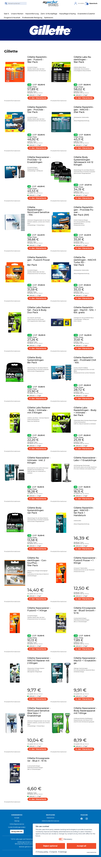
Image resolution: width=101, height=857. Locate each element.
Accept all (81, 846)
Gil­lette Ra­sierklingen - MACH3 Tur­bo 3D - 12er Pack (85, 261)
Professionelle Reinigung (32, 18)
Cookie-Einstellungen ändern (16, 827)
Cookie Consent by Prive (91, 852)
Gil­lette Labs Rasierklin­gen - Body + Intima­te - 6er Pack (85, 411)
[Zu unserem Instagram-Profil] (86, 818)
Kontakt (16, 818)
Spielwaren (48, 18)
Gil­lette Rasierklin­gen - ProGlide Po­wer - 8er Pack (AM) (84, 211)
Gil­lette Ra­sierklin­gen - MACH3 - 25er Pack (84, 109)
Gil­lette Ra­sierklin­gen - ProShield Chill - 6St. (85, 360)
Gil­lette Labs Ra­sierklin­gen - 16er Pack (82, 59)
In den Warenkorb (37, 98)
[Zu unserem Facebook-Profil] (81, 818)
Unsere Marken (17, 14)
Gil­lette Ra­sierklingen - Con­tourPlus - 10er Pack (37, 562)
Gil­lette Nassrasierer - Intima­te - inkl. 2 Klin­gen (38, 460)
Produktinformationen (12, 100)
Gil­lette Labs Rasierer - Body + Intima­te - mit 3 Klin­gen (38, 410)
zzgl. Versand (39, 92)
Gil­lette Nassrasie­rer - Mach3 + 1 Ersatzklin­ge (85, 660)
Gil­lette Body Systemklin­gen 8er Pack (35, 360)
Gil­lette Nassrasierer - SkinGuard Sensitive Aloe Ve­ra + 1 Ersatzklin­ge (38, 712)
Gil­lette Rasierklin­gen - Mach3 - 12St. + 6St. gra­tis (85, 310)
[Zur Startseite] (50, 3)
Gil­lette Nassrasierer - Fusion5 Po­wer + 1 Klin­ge (85, 560)
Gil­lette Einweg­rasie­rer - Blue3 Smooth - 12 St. (85, 610)
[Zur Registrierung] (75, 3)
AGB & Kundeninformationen (50, 821)
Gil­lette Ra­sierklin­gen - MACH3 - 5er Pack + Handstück (84, 511)
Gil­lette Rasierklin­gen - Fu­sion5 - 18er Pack (37, 59)
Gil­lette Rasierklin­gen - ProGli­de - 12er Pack (37, 109)
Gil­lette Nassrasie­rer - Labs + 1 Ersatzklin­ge (85, 459)
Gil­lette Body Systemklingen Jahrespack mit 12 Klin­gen (83, 161)
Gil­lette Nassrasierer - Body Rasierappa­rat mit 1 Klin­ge (85, 710)
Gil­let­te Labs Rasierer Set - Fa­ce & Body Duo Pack (38, 310)
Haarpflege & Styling (67, 14)
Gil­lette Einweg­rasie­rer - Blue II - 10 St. (38, 759)
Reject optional (50, 846)
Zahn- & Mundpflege (49, 14)
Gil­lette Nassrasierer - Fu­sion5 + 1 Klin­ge (38, 609)
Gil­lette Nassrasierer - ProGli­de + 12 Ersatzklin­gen (38, 160)
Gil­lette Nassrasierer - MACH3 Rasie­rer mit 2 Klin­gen (38, 660)
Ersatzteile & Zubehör (86, 14)
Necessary (68, 839)
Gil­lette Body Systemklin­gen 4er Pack (35, 510)
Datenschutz (50, 818)
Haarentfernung (32, 14)
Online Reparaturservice (17, 824)
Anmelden (81, 3)
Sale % (6, 14)
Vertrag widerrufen (16, 831)
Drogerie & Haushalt (12, 18)
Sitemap (16, 821)
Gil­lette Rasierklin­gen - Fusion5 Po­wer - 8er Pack (38, 261)
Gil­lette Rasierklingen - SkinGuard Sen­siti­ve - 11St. (38, 211)
